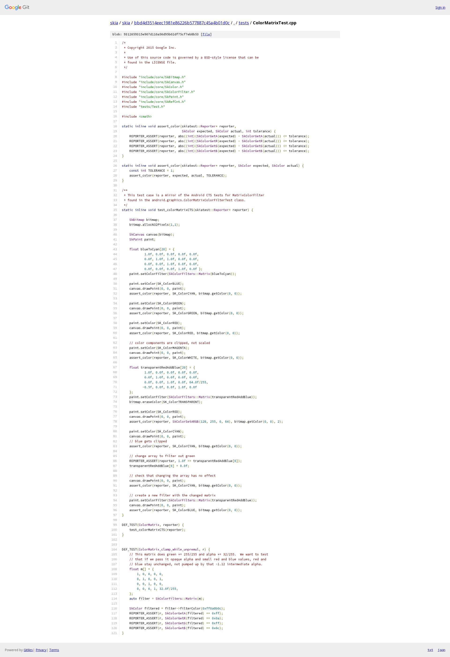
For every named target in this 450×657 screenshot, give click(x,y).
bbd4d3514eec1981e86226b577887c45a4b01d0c (182, 23)
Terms (54, 650)
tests (244, 23)
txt (430, 650)
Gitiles (28, 650)
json (441, 650)
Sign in (440, 7)
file (206, 34)
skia (114, 23)
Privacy (41, 650)
